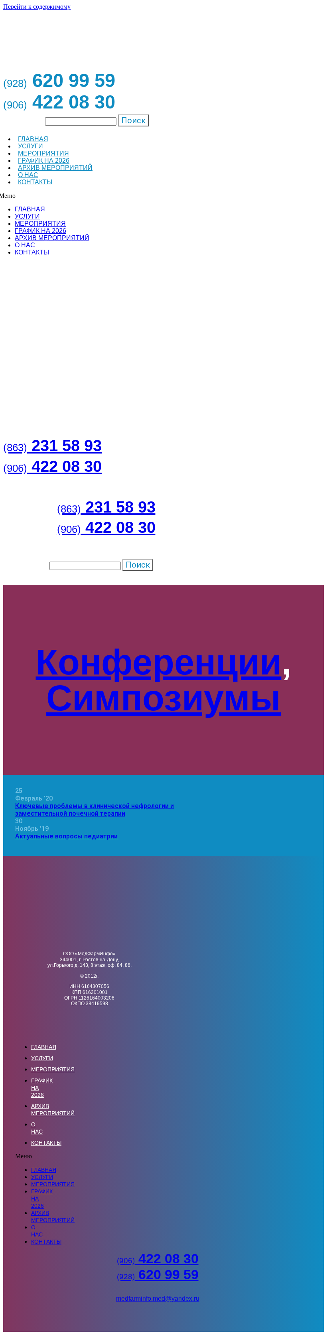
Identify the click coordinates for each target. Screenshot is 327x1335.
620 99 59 (158, 1274)
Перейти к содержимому (37, 6)
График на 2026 (43, 160)
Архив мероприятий (55, 167)
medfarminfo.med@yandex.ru (157, 1298)
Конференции (159, 662)
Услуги (30, 146)
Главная (33, 139)
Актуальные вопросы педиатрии (66, 836)
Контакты (35, 182)
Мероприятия (43, 153)
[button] (18, 1156)
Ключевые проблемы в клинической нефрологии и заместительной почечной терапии (94, 809)
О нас (28, 175)
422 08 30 (52, 466)
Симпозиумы (163, 698)
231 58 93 (52, 445)
